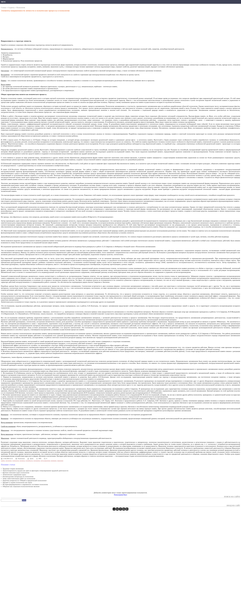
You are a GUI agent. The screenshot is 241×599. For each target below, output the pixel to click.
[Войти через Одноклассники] (126, 509)
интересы (22, 460)
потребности (29, 460)
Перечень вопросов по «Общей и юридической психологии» (25, 480)
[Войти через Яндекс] (120, 509)
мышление (60, 460)
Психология (20, 7)
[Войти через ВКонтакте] (117, 509)
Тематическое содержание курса (14, 475)
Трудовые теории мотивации (13, 469)
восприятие (37, 460)
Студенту (11, 7)
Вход (125, 495)
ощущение (9, 460)
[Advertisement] (57, 26)
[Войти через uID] (114, 509)
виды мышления (45, 460)
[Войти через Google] (123, 509)
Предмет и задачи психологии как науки (17, 482)
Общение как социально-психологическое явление (21, 486)
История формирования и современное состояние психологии (25, 484)
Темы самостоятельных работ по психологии (19, 478)
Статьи (3, 7)
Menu (3, 2)
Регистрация (118, 495)
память (3, 460)
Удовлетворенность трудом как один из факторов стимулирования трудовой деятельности (35, 471)
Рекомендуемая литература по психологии (18, 477)
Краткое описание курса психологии (16, 473)
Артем (31, 458)
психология (15, 460)
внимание (53, 460)
